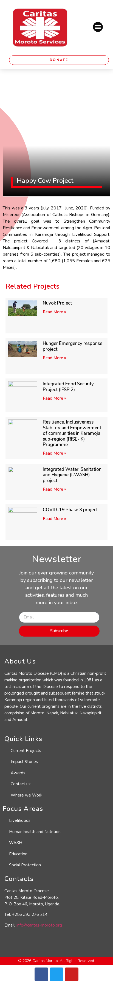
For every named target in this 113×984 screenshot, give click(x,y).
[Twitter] (56, 974)
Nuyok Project (57, 303)
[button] (98, 27)
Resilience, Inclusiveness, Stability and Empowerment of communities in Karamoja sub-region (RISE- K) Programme (72, 433)
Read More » (54, 312)
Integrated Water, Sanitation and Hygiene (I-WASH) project (72, 475)
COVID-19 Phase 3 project (70, 510)
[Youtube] (71, 974)
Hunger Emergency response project (72, 346)
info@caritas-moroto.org (39, 925)
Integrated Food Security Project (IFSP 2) (68, 387)
